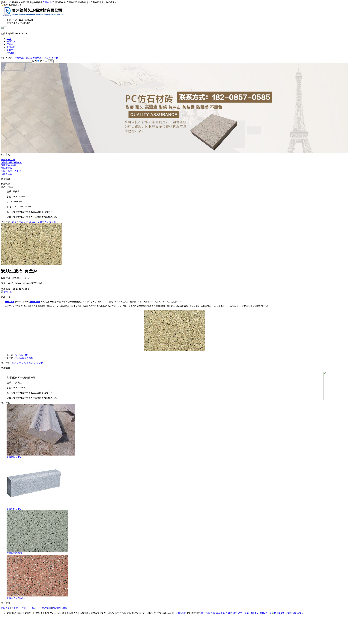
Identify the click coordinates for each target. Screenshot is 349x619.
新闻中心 (11, 50)
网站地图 (56, 608)
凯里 (213, 613)
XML (64, 608)
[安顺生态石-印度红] (37, 596)
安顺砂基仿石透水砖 (11, 171)
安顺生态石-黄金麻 (46, 222)
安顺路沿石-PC (14, 457)
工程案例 (11, 47)
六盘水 (219, 613)
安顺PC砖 (47, 2)
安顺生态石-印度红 (24, 358)
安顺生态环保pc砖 (23, 58)
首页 (9, 38)
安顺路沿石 (6, 174)
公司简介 (11, 41)
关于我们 (15, 608)
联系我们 (11, 53)
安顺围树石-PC (14, 509)
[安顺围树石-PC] (34, 507)
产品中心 (11, 44)
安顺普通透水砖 (8, 165)
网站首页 (5, 608)
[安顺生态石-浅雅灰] (37, 551)
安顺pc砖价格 (21, 355)
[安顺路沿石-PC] (41, 455)
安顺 (208, 613)
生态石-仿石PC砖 (27, 222)
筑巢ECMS (181, 613)
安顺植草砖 (6, 168)
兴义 (240, 613)
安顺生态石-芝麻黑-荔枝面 (45, 58)
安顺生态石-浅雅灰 (16, 553)
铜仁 (225, 613)
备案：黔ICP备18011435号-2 (257, 613)
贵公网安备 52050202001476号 (288, 613)
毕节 (203, 613)
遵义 (235, 613)
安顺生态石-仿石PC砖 (11, 162)
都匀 (230, 613)
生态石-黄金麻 (36, 363)
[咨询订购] (6, 292)
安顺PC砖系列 (8, 159)
